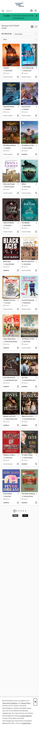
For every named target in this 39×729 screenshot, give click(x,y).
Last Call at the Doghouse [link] (10, 378)
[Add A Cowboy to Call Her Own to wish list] (36, 154)
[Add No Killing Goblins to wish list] (18, 154)
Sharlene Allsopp (28, 496)
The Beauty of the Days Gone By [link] (28, 339)
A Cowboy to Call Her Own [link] (28, 145)
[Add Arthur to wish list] (36, 193)
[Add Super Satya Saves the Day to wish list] (18, 348)
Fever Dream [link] (7, 494)
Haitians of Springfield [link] (10, 455)
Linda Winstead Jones (11, 380)
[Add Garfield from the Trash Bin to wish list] (18, 309)
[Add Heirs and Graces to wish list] (18, 193)
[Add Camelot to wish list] (18, 77)
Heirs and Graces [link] (9, 184)
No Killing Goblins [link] (9, 145)
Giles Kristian (8, 70)
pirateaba (7, 109)
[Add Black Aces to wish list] (18, 270)
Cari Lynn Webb (27, 148)
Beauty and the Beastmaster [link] (10, 416)
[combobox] (15, 10)
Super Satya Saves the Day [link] (10, 339)
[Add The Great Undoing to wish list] (36, 503)
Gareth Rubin (27, 225)
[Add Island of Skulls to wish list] (18, 232)
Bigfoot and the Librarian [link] (28, 416)
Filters (5, 39)
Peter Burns (8, 225)
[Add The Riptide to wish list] (36, 232)
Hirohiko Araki (27, 70)
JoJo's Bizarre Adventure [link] (28, 68)
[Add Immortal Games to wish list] (18, 116)
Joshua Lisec (8, 457)
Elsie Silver (8, 496)
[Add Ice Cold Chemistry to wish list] (36, 309)
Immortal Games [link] (8, 107)
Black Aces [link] (7, 261)
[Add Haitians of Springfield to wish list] (18, 464)
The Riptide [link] (26, 223)
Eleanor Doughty (9, 186)
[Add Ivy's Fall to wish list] (36, 386)
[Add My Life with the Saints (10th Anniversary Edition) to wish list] (36, 270)
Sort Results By (7, 34)
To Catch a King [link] (27, 455)
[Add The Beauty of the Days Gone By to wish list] (36, 348)
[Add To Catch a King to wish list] (36, 464)
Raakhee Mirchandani (11, 341)
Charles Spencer (28, 457)
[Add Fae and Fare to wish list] (36, 116)
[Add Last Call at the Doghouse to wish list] (18, 386)
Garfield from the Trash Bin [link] (10, 300)
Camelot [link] (6, 68)
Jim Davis (7, 303)
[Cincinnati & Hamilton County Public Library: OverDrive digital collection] (20, 4)
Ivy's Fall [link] (25, 378)
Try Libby (6, 16)
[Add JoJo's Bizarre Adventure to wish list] (36, 77)
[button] (32, 27)
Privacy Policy (25, 703)
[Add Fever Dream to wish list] (18, 503)
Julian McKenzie (9, 264)
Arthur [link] (24, 184)
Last (25, 515)
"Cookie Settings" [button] (26, 716)
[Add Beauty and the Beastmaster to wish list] (18, 425)
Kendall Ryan (27, 303)
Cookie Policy (26, 723)
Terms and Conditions (10, 703)
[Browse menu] (36, 10)
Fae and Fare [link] (26, 107)
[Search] (3, 10)
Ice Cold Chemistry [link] (28, 300)
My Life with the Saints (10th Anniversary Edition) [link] (28, 261)
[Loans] (31, 11)
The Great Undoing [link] (28, 494)
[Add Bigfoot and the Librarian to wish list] (36, 425)
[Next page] (25, 511)
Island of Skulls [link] (8, 223)
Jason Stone (26, 341)
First (15, 515)
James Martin (27, 264)
